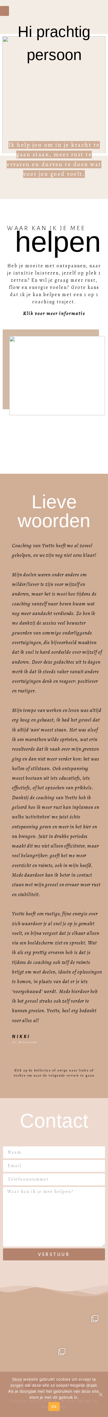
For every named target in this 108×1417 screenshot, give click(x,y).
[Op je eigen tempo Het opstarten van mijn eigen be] (21, 1326)
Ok (54, 1406)
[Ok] (101, 1394)
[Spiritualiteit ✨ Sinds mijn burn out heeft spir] (54, 1326)
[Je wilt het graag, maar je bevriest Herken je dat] (54, 1359)
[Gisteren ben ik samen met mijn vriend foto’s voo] (87, 1359)
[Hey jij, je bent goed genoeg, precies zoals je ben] (21, 1359)
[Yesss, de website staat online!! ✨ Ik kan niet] (87, 1326)
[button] (4, 11)
